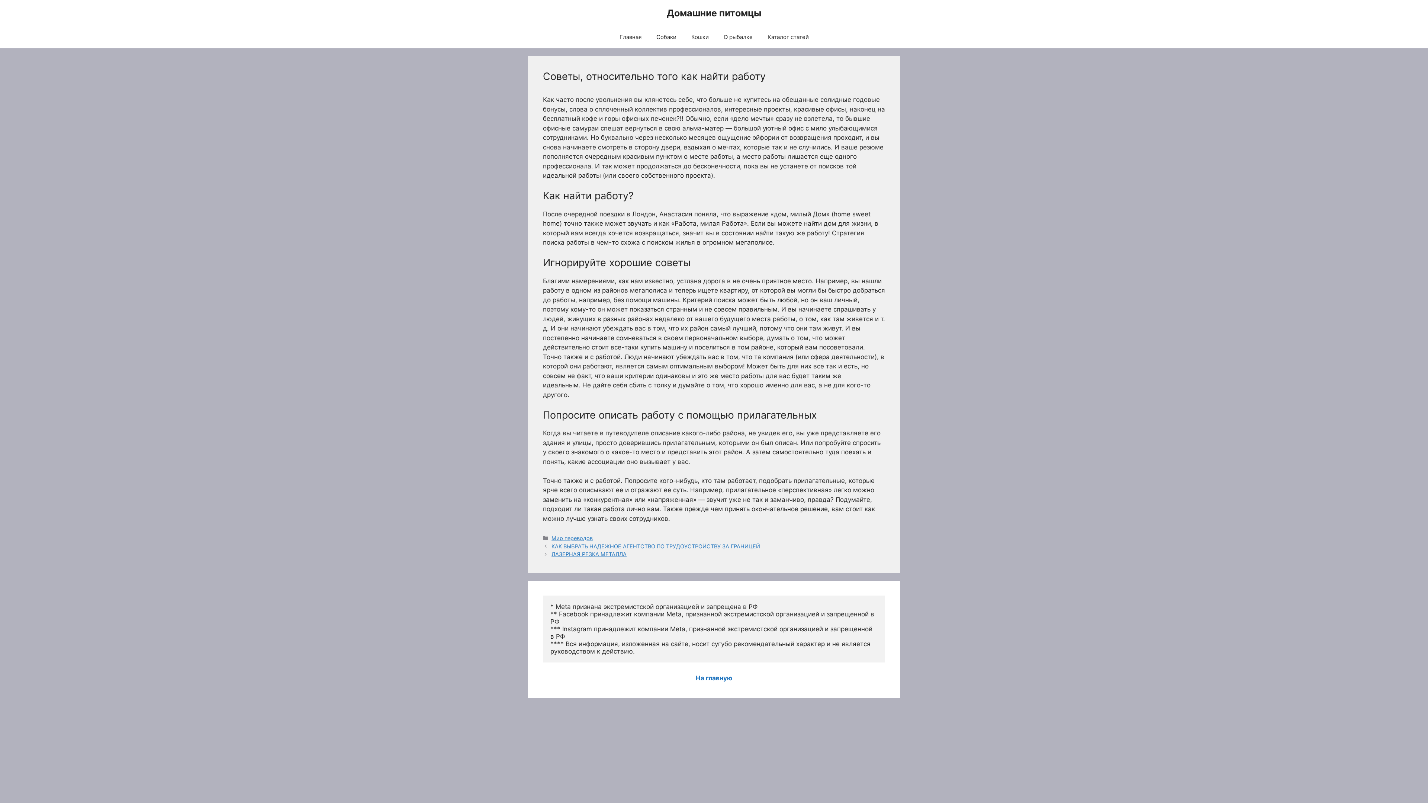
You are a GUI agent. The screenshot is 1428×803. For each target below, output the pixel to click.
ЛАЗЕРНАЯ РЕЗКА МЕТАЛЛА (589, 554)
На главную (714, 678)
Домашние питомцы (714, 13)
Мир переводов (572, 538)
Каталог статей (788, 37)
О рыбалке (738, 37)
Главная (630, 37)
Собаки (666, 37)
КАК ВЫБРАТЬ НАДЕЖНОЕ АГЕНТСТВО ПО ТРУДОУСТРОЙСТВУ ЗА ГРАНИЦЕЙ (655, 546)
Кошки (700, 37)
